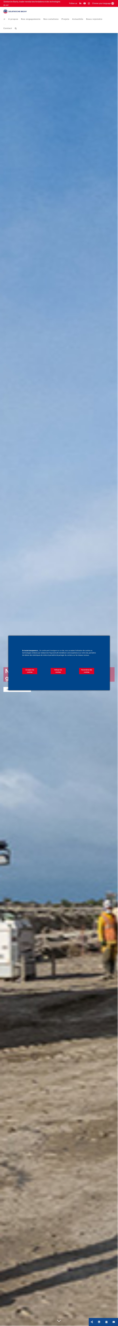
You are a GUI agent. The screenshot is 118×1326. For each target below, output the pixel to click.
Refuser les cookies (58, 671)
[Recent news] (106, 1322)
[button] (16, 28)
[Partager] (92, 1322)
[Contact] (113, 1322)
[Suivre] (99, 1322)
